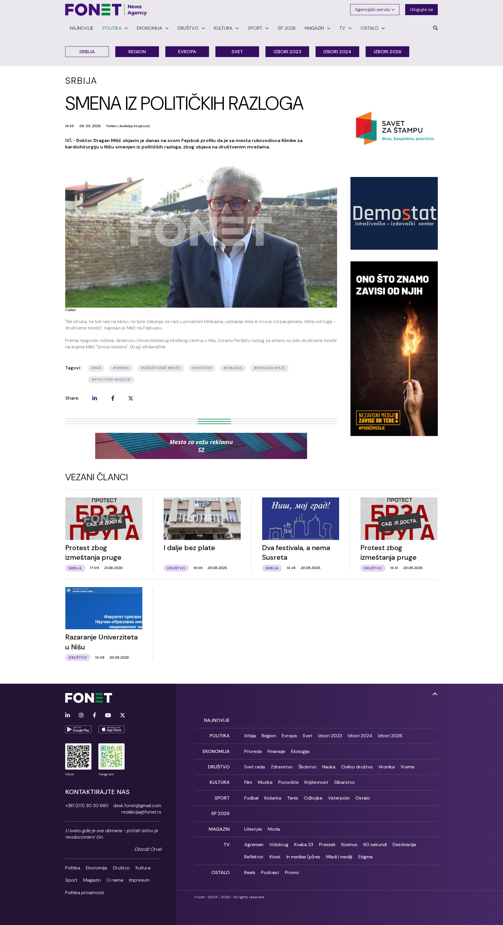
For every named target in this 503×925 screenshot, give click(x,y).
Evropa (187, 52)
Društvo (121, 868)
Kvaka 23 (303, 844)
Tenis (292, 798)
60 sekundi (375, 844)
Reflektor (254, 857)
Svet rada (254, 767)
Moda (274, 829)
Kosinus (349, 844)
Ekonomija (96, 868)
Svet (237, 52)
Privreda (253, 751)
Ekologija (300, 751)
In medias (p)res (303, 857)
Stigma (365, 857)
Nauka (328, 767)
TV (227, 844)
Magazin (92, 880)
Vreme (408, 767)
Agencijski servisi (372, 9)
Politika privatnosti (84, 892)
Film (248, 782)
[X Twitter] (122, 715)
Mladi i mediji (339, 857)
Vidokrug (278, 844)
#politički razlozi (111, 379)
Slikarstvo (344, 782)
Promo (292, 872)
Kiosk (275, 857)
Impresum (139, 880)
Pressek (327, 844)
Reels (249, 872)
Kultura (143, 868)
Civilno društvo (357, 767)
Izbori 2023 (287, 52)
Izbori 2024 (337, 52)
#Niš (96, 368)
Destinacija (404, 844)
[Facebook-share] (113, 398)
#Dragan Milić (269, 368)
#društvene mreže (160, 368)
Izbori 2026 (387, 52)
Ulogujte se (421, 9)
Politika (72, 868)
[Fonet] (106, 9)
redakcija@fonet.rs (141, 812)
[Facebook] (94, 715)
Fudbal (251, 798)
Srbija (87, 52)
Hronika (387, 767)
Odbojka (313, 798)
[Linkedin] (67, 715)
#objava (233, 368)
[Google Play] (78, 729)
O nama (115, 880)
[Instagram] (81, 715)
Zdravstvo (282, 767)
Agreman (253, 844)
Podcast (270, 872)
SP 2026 (220, 813)
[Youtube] (108, 715)
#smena (121, 368)
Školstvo (307, 767)
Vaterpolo (339, 798)
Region (137, 52)
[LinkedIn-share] (94, 398)
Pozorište (288, 782)
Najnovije (217, 720)
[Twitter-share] (131, 398)
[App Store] (111, 729)
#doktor (202, 368)
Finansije (276, 751)
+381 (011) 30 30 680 (87, 805)
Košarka (272, 798)
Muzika (265, 782)
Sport (71, 880)
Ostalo (362, 798)
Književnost (316, 782)
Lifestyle (253, 829)
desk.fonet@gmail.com (137, 805)
